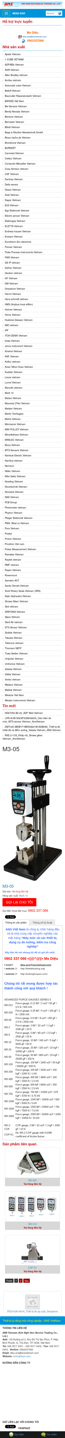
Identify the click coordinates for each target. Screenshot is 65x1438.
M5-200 (8, 1071)
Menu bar (18, 13)
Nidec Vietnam (12, 471)
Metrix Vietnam (13, 419)
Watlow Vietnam (13, 690)
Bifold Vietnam (12, 127)
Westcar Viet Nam (14, 695)
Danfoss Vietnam (14, 179)
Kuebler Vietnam (13, 372)
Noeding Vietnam (14, 481)
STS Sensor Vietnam (16, 627)
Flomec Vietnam (13, 247)
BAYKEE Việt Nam (14, 101)
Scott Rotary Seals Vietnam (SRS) (23, 591)
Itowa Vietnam (12, 340)
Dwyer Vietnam (13, 200)
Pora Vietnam (12, 528)
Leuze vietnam (12, 377)
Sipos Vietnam (12, 617)
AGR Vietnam (12, 69)
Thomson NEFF (13, 648)
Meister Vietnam (13, 408)
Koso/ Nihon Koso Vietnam (19, 366)
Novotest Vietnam (14, 492)
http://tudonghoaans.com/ (34, 974)
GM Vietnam (11, 283)
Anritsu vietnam (13, 80)
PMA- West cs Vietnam (17, 523)
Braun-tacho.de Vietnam (17, 137)
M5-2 (7, 1027)
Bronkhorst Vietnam (15, 142)
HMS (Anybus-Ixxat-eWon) (19, 304)
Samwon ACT (12, 580)
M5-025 (8, 1012)
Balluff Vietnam (12, 90)
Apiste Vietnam (13, 54)
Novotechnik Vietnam (16, 486)
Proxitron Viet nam (14, 544)
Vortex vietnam (12, 679)
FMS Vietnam (12, 257)
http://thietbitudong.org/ (32, 968)
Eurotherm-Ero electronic (18, 241)
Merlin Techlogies (14, 413)
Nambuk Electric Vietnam (18, 455)
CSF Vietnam (12, 174)
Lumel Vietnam (13, 382)
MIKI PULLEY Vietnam (16, 429)
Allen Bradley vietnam (16, 75)
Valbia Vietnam (12, 674)
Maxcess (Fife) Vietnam (17, 403)
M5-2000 (9, 1116)
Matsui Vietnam (13, 398)
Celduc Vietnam (13, 158)
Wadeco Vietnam (14, 684)
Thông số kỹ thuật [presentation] (42, 922)
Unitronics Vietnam (15, 663)
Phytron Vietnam (13, 512)
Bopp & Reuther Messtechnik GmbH (24, 132)
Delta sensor (11, 184)
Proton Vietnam (13, 538)
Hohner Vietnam (13, 309)
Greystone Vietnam (15, 288)
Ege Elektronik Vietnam (17, 210)
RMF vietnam (12, 564)
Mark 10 (9, 393)
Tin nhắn (51, 1434)
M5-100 (8, 1064)
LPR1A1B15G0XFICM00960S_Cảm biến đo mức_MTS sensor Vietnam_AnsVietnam (26, 719)
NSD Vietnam (12, 497)
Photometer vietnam (15, 507)
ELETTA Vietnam (14, 226)
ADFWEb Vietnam (14, 64)
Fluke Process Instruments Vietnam (23, 252)
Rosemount (11, 575)
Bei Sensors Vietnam (16, 106)
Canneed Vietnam (14, 153)
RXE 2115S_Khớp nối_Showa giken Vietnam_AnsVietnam (22, 737)
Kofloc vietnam (12, 361)
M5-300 (8, 1079)
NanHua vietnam (13, 460)
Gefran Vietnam (13, 267)
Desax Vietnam (13, 189)
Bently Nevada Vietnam (17, 111)
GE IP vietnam (12, 262)
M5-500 (8, 1086)
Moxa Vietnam (12, 445)
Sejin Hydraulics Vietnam (18, 596)
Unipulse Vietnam (14, 658)
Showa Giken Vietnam (16, 601)
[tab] (16, 922)
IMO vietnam (11, 325)
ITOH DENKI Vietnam (16, 335)
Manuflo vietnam (13, 387)
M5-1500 (9, 1108)
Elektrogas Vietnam (15, 221)
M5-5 (7, 1034)
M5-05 (7, 1019)
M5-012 (8, 1005)
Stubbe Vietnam (13, 632)
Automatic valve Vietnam (18, 85)
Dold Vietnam (12, 194)
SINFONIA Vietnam (15, 611)
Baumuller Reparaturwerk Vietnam (23, 95)
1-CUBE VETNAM (14, 59)
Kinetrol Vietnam (13, 351)
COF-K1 (9, 1134)
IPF (6, 330)
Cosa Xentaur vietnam (16, 168)
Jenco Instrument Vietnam (18, 346)
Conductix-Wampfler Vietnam (20, 163)
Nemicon (9, 465)
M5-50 (7, 1056)
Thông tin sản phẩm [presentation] (16, 922)
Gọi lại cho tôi (19, 902)
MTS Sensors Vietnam (16, 450)
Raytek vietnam (13, 559)
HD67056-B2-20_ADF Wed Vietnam (24, 713)
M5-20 (7, 1049)
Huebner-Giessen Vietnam (19, 320)
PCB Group (11, 502)
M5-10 (7, 1042)
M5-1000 (9, 1101)
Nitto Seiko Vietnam (15, 476)
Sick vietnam (11, 606)
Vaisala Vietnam (13, 669)
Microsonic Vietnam (15, 424)
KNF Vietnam (12, 356)
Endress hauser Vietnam (18, 231)
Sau (26, 1280)
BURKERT (10, 148)
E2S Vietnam (11, 205)
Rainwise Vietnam (14, 554)
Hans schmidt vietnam (16, 299)
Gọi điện (19, 1434)
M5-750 (8, 1093)
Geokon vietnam (13, 273)
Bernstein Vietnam (14, 122)
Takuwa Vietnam (13, 637)
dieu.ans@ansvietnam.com (34, 36)
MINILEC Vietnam (14, 439)
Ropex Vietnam (13, 570)
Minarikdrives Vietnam (16, 434)
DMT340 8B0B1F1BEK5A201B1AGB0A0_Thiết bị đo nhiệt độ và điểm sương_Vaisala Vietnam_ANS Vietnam (31, 728)
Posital (8, 533)
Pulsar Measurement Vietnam (20, 549)
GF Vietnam (11, 278)
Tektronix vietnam (14, 643)
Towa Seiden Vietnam (16, 653)
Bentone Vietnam (14, 116)
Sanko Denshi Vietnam (17, 585)
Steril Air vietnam (14, 622)
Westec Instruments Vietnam (20, 700)
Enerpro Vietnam (14, 236)
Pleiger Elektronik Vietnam (18, 518)
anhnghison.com (22, 1356)
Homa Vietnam (12, 314)
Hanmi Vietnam (13, 294)
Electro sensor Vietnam (17, 215)
